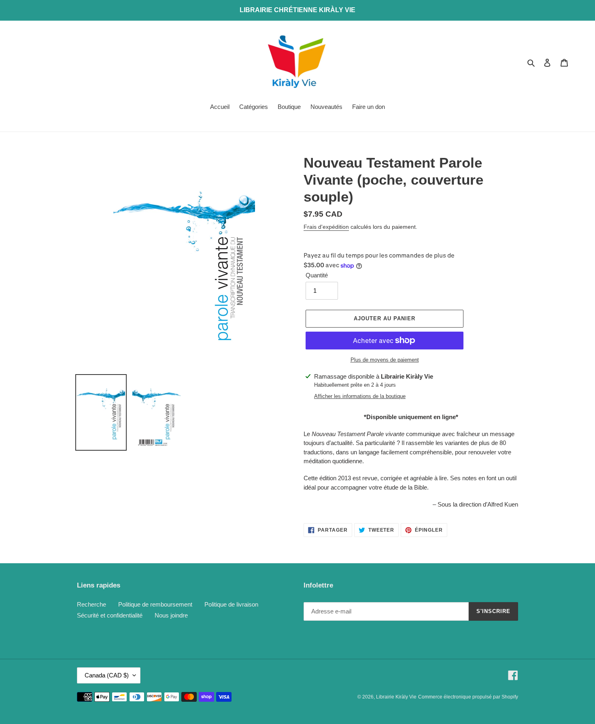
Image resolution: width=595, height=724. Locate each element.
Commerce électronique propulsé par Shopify (468, 697)
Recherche (91, 604)
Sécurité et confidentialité (109, 615)
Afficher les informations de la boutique (360, 396)
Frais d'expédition (326, 227)
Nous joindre (171, 615)
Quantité (317, 275)
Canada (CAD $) (107, 675)
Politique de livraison (231, 604)
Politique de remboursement (155, 604)
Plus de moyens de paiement (385, 360)
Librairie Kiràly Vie (396, 697)
